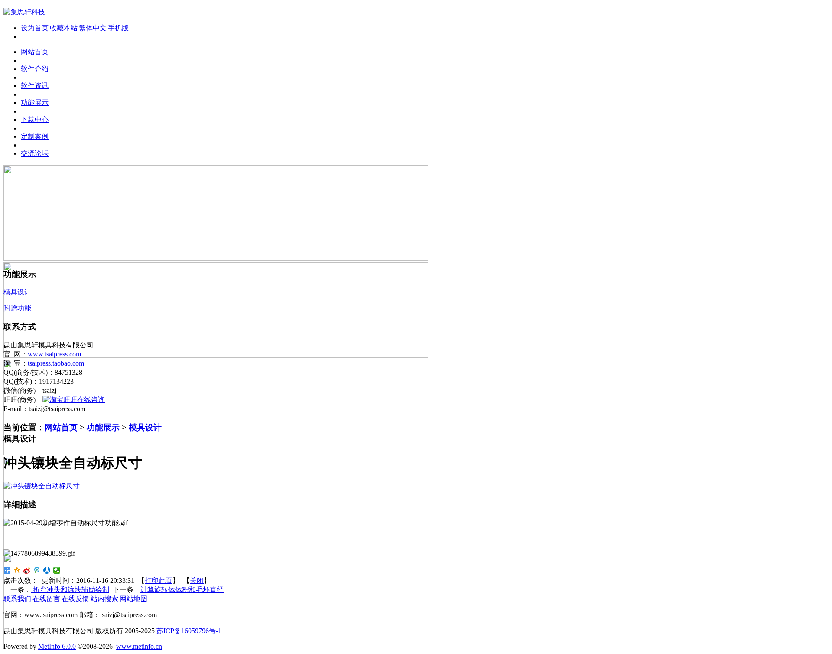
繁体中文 (93, 28)
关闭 (197, 580)
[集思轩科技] (24, 12)
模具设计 (145, 427)
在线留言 (46, 598)
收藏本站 (64, 28)
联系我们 (17, 598)
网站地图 (133, 598)
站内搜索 (104, 598)
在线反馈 (75, 598)
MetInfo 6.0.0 (57, 646)
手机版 (118, 28)
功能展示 (103, 427)
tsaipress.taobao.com (56, 363)
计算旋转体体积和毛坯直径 (182, 589)
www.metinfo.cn (139, 646)
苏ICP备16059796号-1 (188, 630)
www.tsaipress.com (54, 354)
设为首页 (35, 28)
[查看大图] (41, 486)
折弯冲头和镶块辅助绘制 (70, 589)
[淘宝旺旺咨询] (73, 399)
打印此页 (158, 580)
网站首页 (61, 427)
